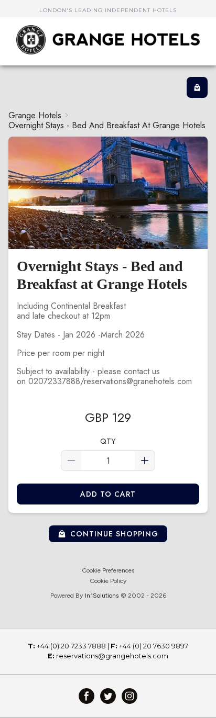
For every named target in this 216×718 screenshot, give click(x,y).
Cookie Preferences (108, 570)
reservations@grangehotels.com (112, 656)
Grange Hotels (34, 115)
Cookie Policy (108, 581)
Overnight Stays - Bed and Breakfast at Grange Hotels (107, 125)
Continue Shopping (114, 534)
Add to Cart (108, 494)
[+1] (145, 460)
